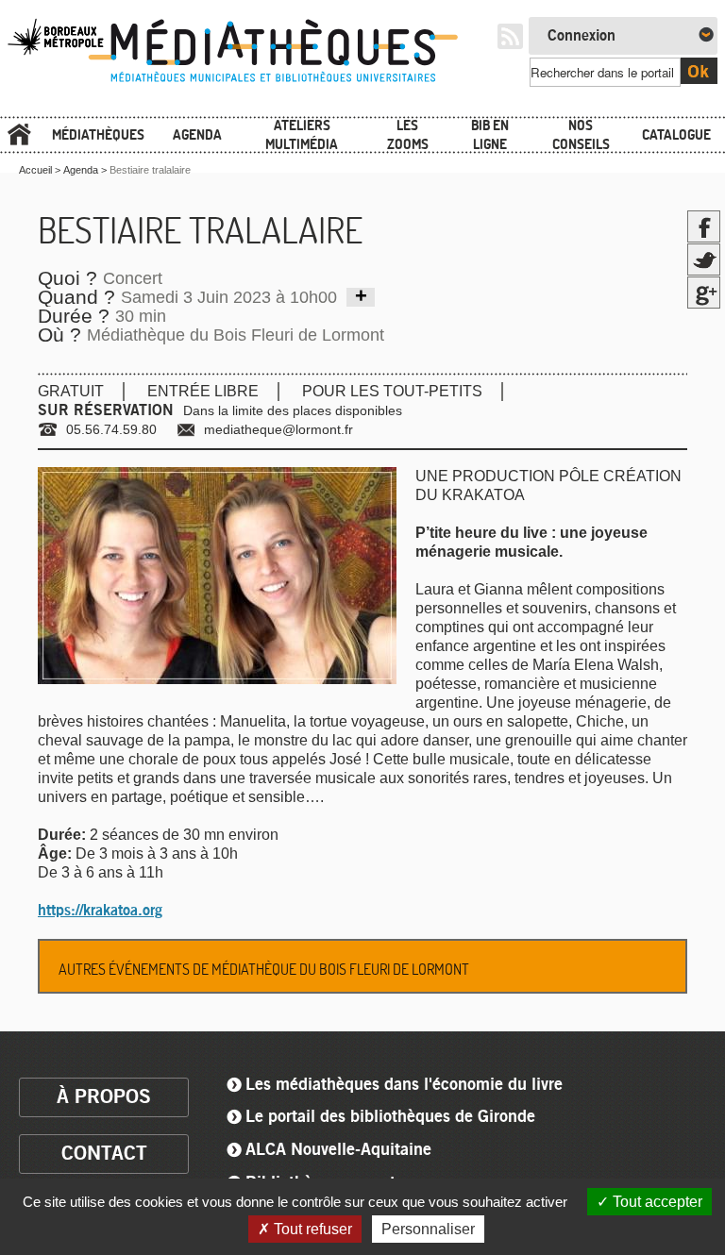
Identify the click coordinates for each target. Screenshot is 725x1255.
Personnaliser (428, 1229)
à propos (104, 1097)
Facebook (703, 226)
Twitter (703, 259)
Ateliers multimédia (301, 134)
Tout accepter (655, 1202)
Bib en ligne (490, 134)
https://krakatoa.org (100, 910)
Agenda (197, 134)
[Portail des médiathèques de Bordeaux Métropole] (244, 82)
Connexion (581, 35)
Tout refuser (311, 1229)
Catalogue (676, 134)
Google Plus (703, 292)
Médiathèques (98, 134)
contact (104, 1153)
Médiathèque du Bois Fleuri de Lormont (235, 335)
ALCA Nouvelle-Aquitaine (338, 1150)
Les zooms (408, 134)
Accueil (19, 135)
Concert (132, 278)
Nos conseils (581, 134)
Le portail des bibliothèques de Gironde (390, 1117)
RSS (510, 36)
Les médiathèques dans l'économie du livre (404, 1085)
